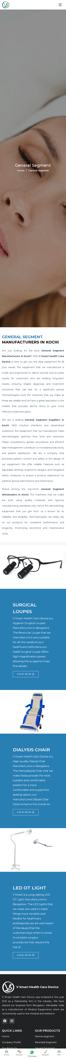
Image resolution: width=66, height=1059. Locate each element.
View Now (24, 674)
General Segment (45, 1048)
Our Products (9, 1048)
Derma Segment (44, 1036)
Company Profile (11, 1042)
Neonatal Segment (46, 1042)
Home (20, 170)
